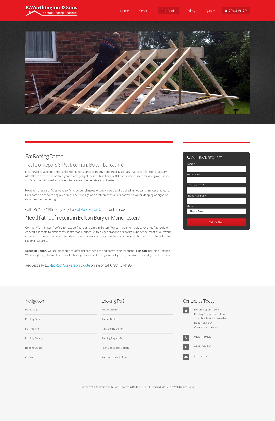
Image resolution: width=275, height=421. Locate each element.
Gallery (190, 10)
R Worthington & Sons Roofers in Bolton (117, 387)
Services (145, 10)
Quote (210, 10)
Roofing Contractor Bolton (209, 314)
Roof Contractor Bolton (115, 347)
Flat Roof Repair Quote (91, 209)
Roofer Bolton (110, 319)
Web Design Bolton (184, 387)
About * (191, 206)
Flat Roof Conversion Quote (69, 265)
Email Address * (195, 185)
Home (124, 10)
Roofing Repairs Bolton (115, 338)
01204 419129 (236, 10)
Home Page (31, 309)
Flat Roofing (32, 328)
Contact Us (31, 357)
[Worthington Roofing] (51, 10)
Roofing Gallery (34, 338)
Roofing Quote (33, 347)
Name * (191, 163)
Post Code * (194, 174)
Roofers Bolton (110, 309)
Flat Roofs (168, 10)
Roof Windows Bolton (114, 357)
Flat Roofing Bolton (112, 328)
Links (145, 387)
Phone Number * (196, 195)
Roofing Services (34, 319)
